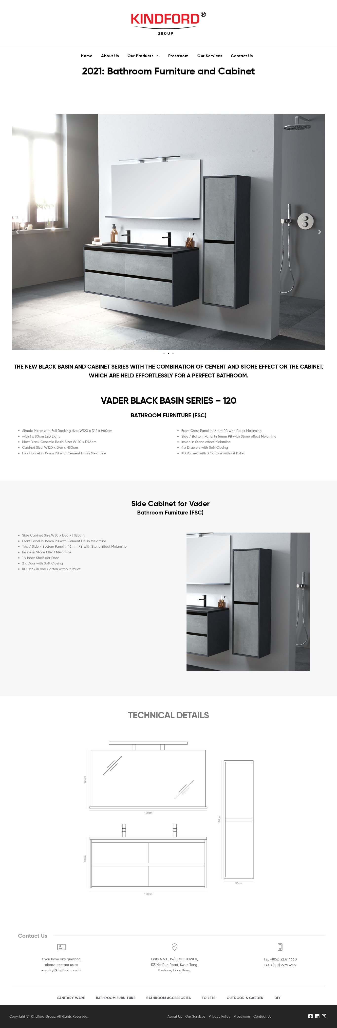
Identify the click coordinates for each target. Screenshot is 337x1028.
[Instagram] (323, 1016)
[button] (164, 353)
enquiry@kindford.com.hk (61, 970)
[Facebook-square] (310, 1016)
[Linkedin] (317, 1016)
